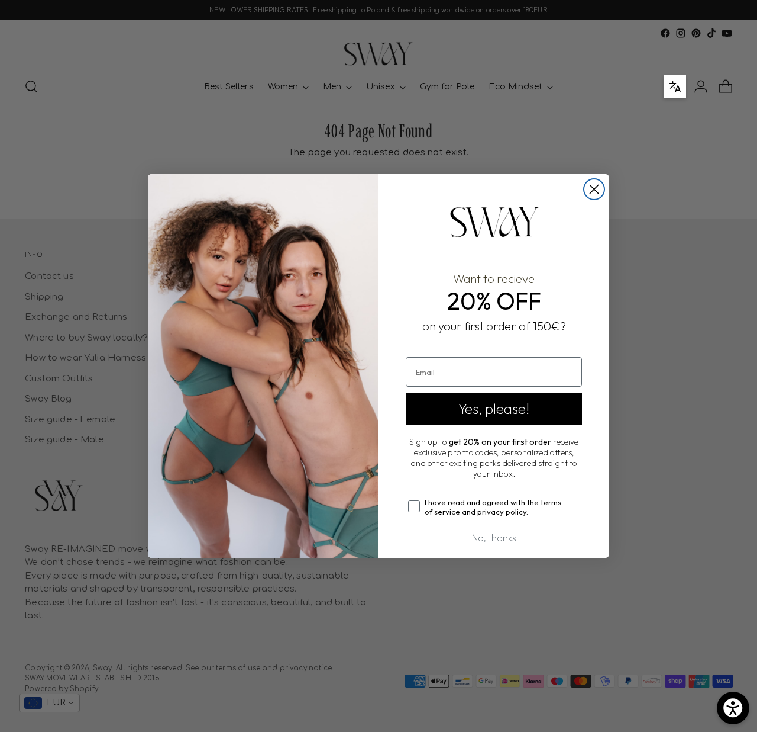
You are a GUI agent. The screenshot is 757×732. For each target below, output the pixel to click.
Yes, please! (493, 409)
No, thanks (494, 538)
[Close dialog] (594, 189)
